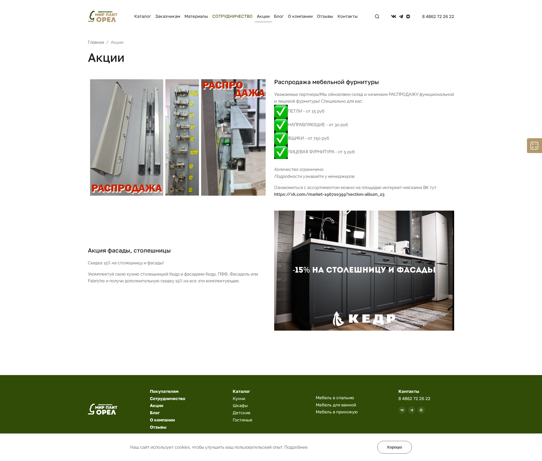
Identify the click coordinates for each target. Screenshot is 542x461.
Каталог (142, 16)
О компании (300, 16)
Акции (263, 16)
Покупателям (164, 391)
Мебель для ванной (336, 404)
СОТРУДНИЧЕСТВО (232, 16)
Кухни (239, 398)
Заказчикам (167, 16)
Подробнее (296, 447)
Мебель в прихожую (337, 411)
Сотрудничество (167, 398)
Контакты (347, 16)
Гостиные (242, 419)
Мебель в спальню (335, 397)
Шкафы (240, 405)
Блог (279, 16)
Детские (241, 412)
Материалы (196, 16)
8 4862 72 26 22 (438, 16)
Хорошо (394, 447)
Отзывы (325, 16)
